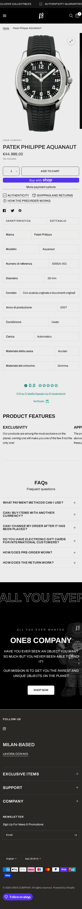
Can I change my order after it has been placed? (34, 527)
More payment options (41, 187)
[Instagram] (7, 729)
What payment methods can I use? (33, 502)
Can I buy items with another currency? (28, 514)
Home (6, 28)
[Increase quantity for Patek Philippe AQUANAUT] (16, 171)
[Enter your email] (75, 835)
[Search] (71, 15)
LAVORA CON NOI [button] (15, 753)
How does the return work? (28, 562)
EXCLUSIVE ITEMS (21, 774)
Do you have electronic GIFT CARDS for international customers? (34, 541)
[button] (41, 690)
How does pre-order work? (27, 552)
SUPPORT (12, 787)
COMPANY (13, 801)
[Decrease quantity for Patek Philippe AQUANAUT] (6, 171)
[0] (76, 15)
